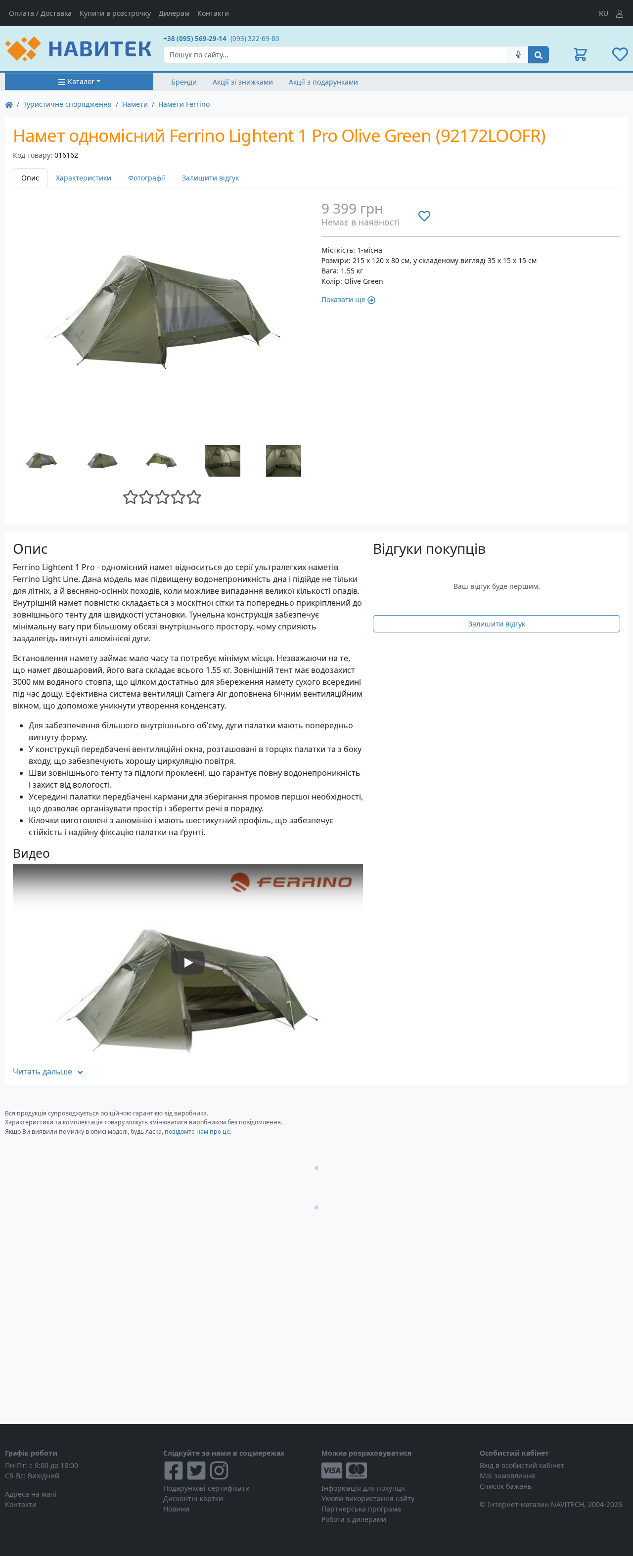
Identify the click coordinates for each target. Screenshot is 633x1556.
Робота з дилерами (353, 1519)
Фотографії (146, 177)
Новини (176, 1508)
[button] (580, 54)
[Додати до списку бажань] (424, 215)
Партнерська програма (361, 1508)
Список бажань (506, 1486)
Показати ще (343, 299)
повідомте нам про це (197, 1131)
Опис (30, 177)
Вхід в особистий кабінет (522, 1465)
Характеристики (83, 177)
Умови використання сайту (367, 1498)
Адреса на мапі (31, 1494)
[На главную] (9, 104)
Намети (135, 104)
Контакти (213, 13)
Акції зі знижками (243, 82)
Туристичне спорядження (67, 104)
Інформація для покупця (363, 1488)
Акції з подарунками (323, 82)
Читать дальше (42, 1071)
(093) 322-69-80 (254, 38)
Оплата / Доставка (40, 13)
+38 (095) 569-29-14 (194, 38)
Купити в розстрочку (115, 13)
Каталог (81, 81)
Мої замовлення (507, 1475)
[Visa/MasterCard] (395, 1470)
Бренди (184, 82)
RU (603, 13)
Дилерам (174, 13)
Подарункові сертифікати (206, 1488)
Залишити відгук (210, 177)
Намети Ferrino (184, 104)
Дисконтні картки (193, 1498)
